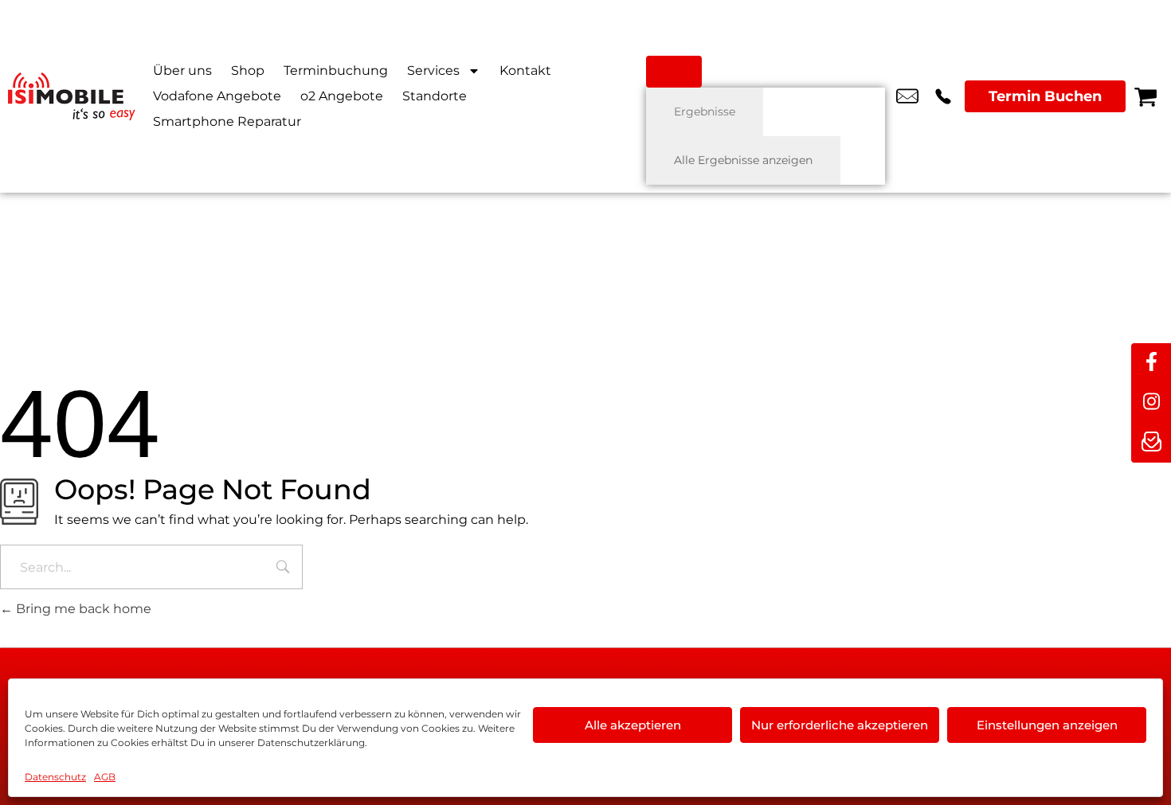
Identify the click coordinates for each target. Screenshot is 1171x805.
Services (433, 70)
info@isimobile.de (907, 96)
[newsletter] (1151, 443)
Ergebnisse (704, 111)
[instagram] (1151, 403)
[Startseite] (71, 96)
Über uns (182, 70)
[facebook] (1151, 363)
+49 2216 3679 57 (943, 96)
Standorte (434, 96)
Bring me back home (82, 608)
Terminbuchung (336, 70)
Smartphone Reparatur (227, 121)
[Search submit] (674, 72)
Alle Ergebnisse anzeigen (743, 160)
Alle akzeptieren (633, 725)
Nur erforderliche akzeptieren (839, 725)
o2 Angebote (341, 96)
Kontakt (525, 70)
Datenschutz (55, 777)
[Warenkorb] (1145, 96)
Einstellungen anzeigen (1047, 725)
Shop (247, 70)
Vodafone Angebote (217, 96)
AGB (105, 777)
